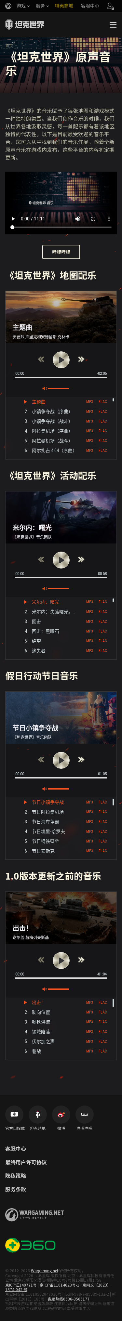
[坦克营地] (38, 1114)
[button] (61, 360)
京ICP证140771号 (21, 1285)
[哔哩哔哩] (84, 1114)
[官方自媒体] (14, 1114)
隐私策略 (15, 1176)
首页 (9, 45)
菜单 (113, 24)
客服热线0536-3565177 (68, 1298)
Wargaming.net (44, 1270)
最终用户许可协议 (26, 1162)
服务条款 (15, 1189)
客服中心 (15, 1149)
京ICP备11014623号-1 (59, 1285)
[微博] (61, 1114)
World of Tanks (24, 24)
